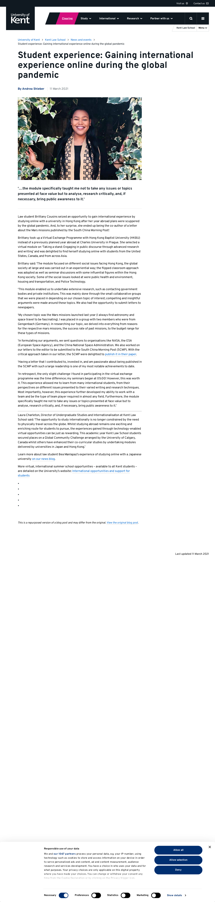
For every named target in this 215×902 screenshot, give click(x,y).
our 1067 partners (65, 854)
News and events (81, 40)
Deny (178, 869)
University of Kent (29, 40)
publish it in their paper (120, 354)
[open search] (191, 18)
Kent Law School (55, 40)
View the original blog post (122, 523)
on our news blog (43, 459)
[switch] (96, 895)
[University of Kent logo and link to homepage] (20, 18)
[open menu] (203, 18)
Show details (174, 895)
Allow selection (178, 860)
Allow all (178, 850)
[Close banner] (210, 847)
